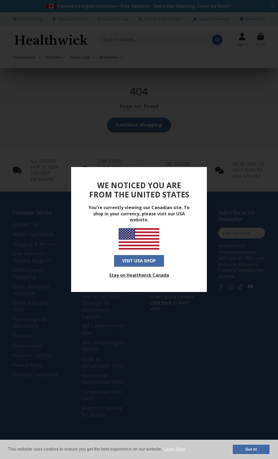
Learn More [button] (175, 449)
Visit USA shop (139, 261)
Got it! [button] (251, 449)
